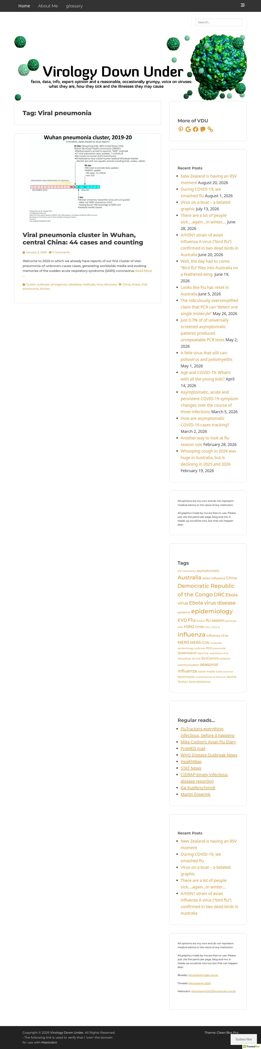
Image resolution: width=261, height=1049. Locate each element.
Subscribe (244, 1039)
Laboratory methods (81, 284)
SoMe (219, 671)
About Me (48, 5)
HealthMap (191, 761)
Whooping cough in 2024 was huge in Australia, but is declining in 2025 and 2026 (208, 457)
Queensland (187, 653)
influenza (191, 634)
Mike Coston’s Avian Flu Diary (208, 742)
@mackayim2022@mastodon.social (213, 991)
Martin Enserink (195, 794)
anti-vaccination (187, 571)
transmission (186, 676)
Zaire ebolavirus (199, 681)
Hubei (136, 284)
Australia (189, 577)
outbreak (200, 648)
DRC (219, 595)
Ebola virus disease (212, 603)
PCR (209, 648)
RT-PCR (196, 658)
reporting (202, 653)
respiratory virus (218, 653)
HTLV (207, 627)
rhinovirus (184, 658)
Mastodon (49, 1042)
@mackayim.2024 (200, 983)
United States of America (210, 677)
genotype (231, 621)
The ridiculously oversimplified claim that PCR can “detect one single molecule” (209, 307)
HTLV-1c (215, 627)
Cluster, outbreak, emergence (46, 284)
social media (206, 671)
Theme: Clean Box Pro (222, 1032)
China (126, 284)
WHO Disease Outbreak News (209, 755)
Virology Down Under (66, 1032)
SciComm (210, 658)
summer (228, 671)
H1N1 (180, 627)
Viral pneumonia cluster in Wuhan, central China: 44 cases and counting (83, 238)
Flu (192, 620)
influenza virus (217, 635)
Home (24, 6)
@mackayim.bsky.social (203, 975)
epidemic (184, 612)
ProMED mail (193, 748)
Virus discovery (106, 284)
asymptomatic (208, 571)
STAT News (191, 768)
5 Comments (61, 252)
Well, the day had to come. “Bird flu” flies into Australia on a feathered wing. (209, 267)
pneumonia (219, 648)
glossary (74, 5)
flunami (200, 621)
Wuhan (45, 288)
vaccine (231, 676)
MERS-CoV (200, 642)
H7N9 (199, 627)
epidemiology (212, 611)
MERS (183, 642)
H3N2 (189, 626)
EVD (182, 620)
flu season (215, 620)
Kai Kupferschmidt (198, 787)
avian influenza (213, 578)
